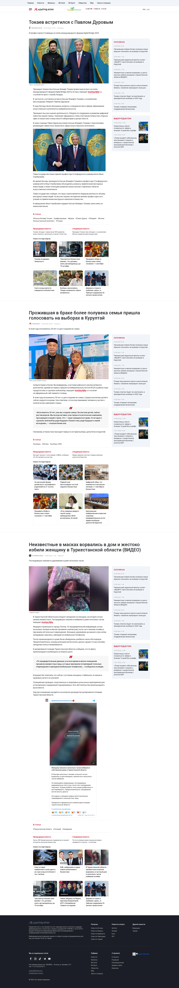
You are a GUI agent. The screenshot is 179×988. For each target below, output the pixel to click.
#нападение (67, 829)
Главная (30, 3)
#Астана (101, 218)
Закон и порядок (104, 3)
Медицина (136, 928)
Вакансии (115, 968)
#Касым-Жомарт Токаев (42, 218)
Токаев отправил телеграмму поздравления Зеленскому (125, 108)
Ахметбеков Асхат (36, 28)
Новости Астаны (97, 928)
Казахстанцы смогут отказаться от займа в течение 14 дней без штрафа (125, 128)
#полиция (57, 829)
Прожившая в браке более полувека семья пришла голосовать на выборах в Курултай (131, 50)
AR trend (61, 3)
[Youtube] (49, 959)
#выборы (37, 444)
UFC (113, 936)
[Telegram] (45, 959)
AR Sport (71, 3)
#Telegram (92, 218)
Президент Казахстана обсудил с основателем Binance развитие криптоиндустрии (89, 233)
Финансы (51, 3)
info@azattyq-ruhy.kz (36, 973)
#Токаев (59, 221)
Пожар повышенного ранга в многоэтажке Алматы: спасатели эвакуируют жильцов (131, 87)
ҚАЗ (148, 9)
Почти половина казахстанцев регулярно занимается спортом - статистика (87, 841)
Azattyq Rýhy (36, 323)
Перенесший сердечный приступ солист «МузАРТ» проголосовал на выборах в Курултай (129, 62)
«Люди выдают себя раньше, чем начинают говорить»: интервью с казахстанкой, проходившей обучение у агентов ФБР (125, 142)
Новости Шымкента (98, 934)
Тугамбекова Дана (37, 555)
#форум (71, 218)
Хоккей (114, 931)
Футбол (114, 928)
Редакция (115, 960)
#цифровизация (60, 218)
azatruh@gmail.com (35, 971)
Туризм (134, 931)
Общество (83, 3)
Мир (92, 3)
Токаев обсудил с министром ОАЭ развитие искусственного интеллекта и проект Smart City (50, 233)
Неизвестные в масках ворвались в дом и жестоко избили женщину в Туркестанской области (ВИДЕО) (130, 75)
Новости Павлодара (98, 936)
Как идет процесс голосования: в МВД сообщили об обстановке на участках (51, 456)
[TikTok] (40, 959)
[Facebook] (30, 959)
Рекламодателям (118, 963)
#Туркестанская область (42, 829)
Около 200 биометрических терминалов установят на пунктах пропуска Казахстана (51, 841)
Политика (60, 28)
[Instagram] (35, 959)
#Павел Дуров (81, 218)
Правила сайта (117, 965)
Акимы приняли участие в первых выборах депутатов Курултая (87, 456)
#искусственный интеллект (43, 221)
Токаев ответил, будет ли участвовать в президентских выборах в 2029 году (129, 97)
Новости (40, 3)
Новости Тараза (96, 939)
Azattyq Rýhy (93, 92)
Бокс (113, 934)
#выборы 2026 (56, 444)
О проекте (115, 957)
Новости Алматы (97, 931)
